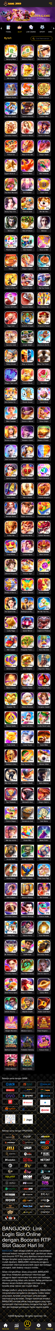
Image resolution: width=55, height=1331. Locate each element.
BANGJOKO (7, 1250)
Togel (8, 32)
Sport (42, 32)
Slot (20, 32)
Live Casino (31, 32)
